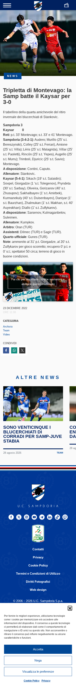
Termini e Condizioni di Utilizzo (38, 573)
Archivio (8, 326)
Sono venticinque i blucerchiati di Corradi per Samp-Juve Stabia (32, 434)
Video (6, 334)
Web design (38, 589)
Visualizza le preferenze (38, 671)
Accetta (38, 649)
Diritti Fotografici (38, 581)
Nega (38, 660)
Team (6, 330)
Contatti (38, 549)
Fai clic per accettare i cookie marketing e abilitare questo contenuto (38, 282)
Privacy (46, 680)
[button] (70, 608)
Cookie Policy (32, 680)
